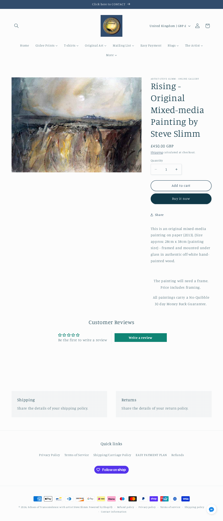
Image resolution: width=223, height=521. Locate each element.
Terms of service (170, 507)
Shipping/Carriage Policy (112, 455)
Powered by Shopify (101, 507)
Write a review (140, 337)
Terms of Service (76, 455)
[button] (17, 26)
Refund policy (125, 507)
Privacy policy (147, 507)
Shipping (157, 152)
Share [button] (159, 214)
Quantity (157, 160)
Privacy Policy (49, 455)
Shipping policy (194, 507)
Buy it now (181, 198)
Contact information (114, 511)
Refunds (177, 455)
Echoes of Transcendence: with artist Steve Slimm (58, 507)
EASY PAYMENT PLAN (151, 455)
